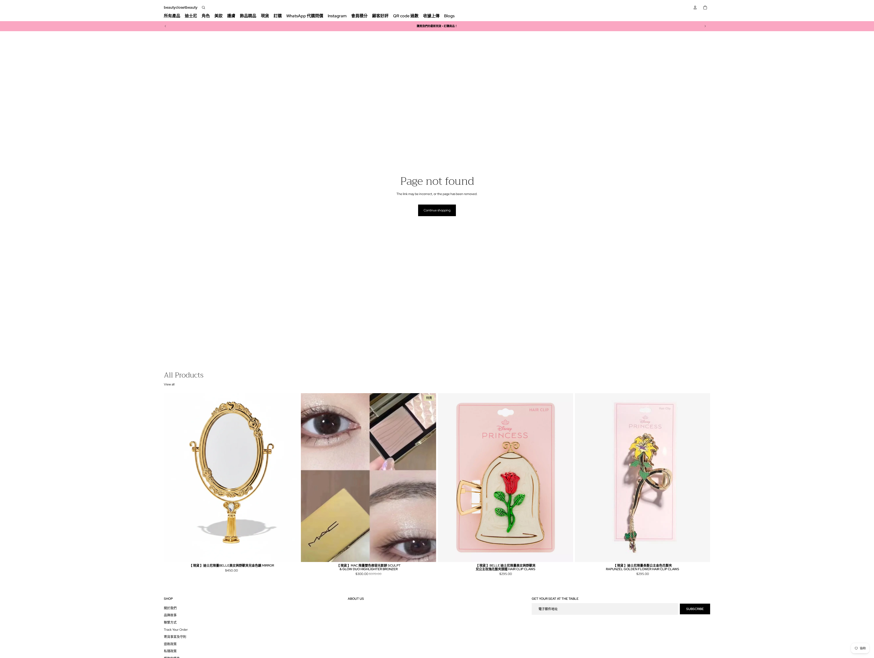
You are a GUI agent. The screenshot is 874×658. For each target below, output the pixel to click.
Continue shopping (437, 210)
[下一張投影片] (705, 26)
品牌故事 (170, 615)
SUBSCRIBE (695, 609)
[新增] (292, 555)
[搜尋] (203, 8)
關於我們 (170, 608)
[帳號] (695, 8)
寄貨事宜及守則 (175, 637)
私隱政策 (170, 651)
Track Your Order (176, 629)
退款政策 (170, 644)
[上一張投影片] (165, 26)
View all (169, 384)
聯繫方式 (170, 622)
